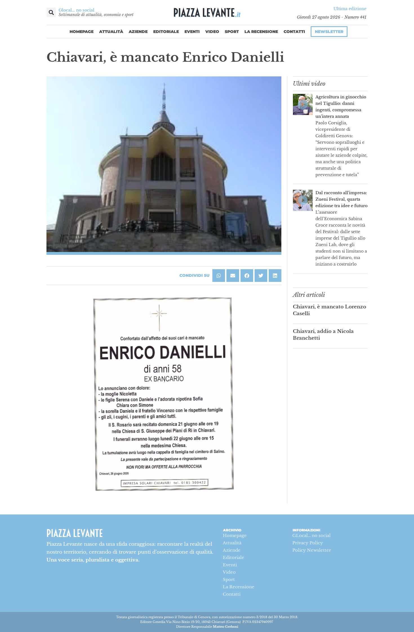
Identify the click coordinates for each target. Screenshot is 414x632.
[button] (51, 12)
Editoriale (166, 31)
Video (212, 31)
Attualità (111, 31)
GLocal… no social (311, 535)
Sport (232, 31)
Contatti (294, 31)
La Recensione (261, 31)
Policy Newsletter (311, 550)
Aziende (138, 31)
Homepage (82, 31)
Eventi (192, 31)
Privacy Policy (307, 542)
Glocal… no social (76, 10)
